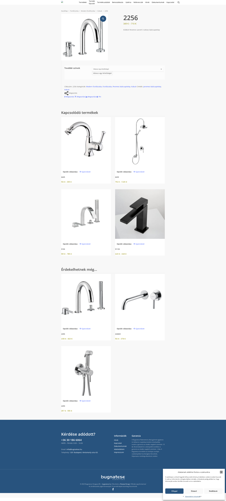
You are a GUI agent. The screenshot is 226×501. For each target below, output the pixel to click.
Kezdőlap (64, 11)
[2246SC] (140, 299)
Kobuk (99, 11)
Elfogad (174, 491)
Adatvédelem (119, 449)
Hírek (116, 440)
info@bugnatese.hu (74, 449)
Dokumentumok (120, 446)
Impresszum (119, 452)
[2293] (86, 371)
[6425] (86, 142)
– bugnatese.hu (106, 484)
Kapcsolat (118, 443)
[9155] (86, 214)
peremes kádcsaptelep (152, 86)
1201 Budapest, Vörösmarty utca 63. (84, 452)
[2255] (86, 299)
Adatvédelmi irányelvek (192, 496)
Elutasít (194, 491)
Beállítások (213, 491)
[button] (221, 472)
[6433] (140, 142)
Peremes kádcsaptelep (121, 86)
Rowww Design (125, 484)
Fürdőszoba (74, 11)
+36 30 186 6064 (71, 440)
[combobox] (102, 73)
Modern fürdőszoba (88, 11)
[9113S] (140, 214)
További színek (72, 68)
